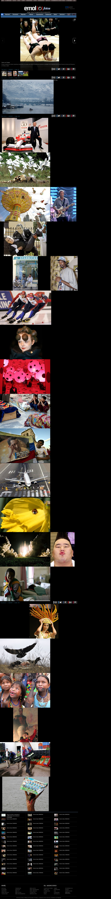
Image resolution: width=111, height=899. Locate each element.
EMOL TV (17, 891)
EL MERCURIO (47, 891)
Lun (74, 0)
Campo (23, 0)
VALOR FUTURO (68, 891)
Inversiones (29, 0)
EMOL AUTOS (33, 888)
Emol (3, 0)
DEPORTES (4, 891)
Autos (35, 0)
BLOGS (45, 892)
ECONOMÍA (4, 889)
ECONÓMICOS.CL (69, 888)
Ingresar (67, 8)
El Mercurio (8, 0)
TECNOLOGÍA (4, 893)
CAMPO (55, 888)
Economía (15, 14)
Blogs (14, 0)
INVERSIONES (57, 889)
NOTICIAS (4, 888)
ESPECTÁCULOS (5, 892)
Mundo (31, 14)
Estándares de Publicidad (56, 897)
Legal (18, 0)
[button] (74, 20)
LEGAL (45, 893)
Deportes (23, 14)
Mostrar (38, 3)
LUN (55, 891)
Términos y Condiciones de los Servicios (42, 897)
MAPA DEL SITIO (33, 893)
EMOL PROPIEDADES (34, 889)
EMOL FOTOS (18, 892)
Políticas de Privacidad (28, 897)
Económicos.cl (55, 0)
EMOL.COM (46, 889)
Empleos (48, 0)
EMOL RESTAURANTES (20, 893)
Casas (63, 0)
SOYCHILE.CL (57, 893)
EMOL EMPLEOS (33, 891)
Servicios (62, 14)
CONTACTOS (32, 892)
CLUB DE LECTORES (48, 888)
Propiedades (41, 0)
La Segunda (69, 0)
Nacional (7, 14)
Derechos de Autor (20, 897)
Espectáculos (39, 14)
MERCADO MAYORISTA (67, 893)
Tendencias (48, 14)
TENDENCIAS (18, 888)
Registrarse (72, 8)
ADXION (67, 889)
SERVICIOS (17, 889)
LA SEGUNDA (56, 892)
